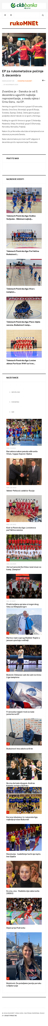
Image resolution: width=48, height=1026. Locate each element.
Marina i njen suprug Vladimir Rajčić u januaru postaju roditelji (23, 639)
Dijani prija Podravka (15, 928)
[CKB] (24, 6)
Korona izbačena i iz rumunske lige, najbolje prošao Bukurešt (22, 818)
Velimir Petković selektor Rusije (20, 491)
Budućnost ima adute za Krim (19, 749)
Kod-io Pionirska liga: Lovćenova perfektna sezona (21, 529)
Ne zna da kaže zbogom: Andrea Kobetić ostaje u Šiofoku (20, 784)
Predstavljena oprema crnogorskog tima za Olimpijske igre (22, 605)
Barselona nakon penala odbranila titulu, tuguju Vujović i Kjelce (22, 452)
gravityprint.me (10, 1016)
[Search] (43, 15)
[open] (5, 15)
